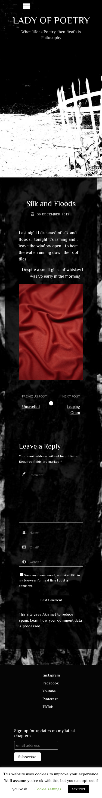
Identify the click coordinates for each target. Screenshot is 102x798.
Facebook (50, 683)
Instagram (51, 675)
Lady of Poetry (51, 20)
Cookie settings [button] (48, 789)
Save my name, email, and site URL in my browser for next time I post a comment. (49, 580)
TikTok (47, 707)
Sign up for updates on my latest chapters (44, 733)
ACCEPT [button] (78, 789)
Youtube (49, 691)
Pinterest (50, 699)
